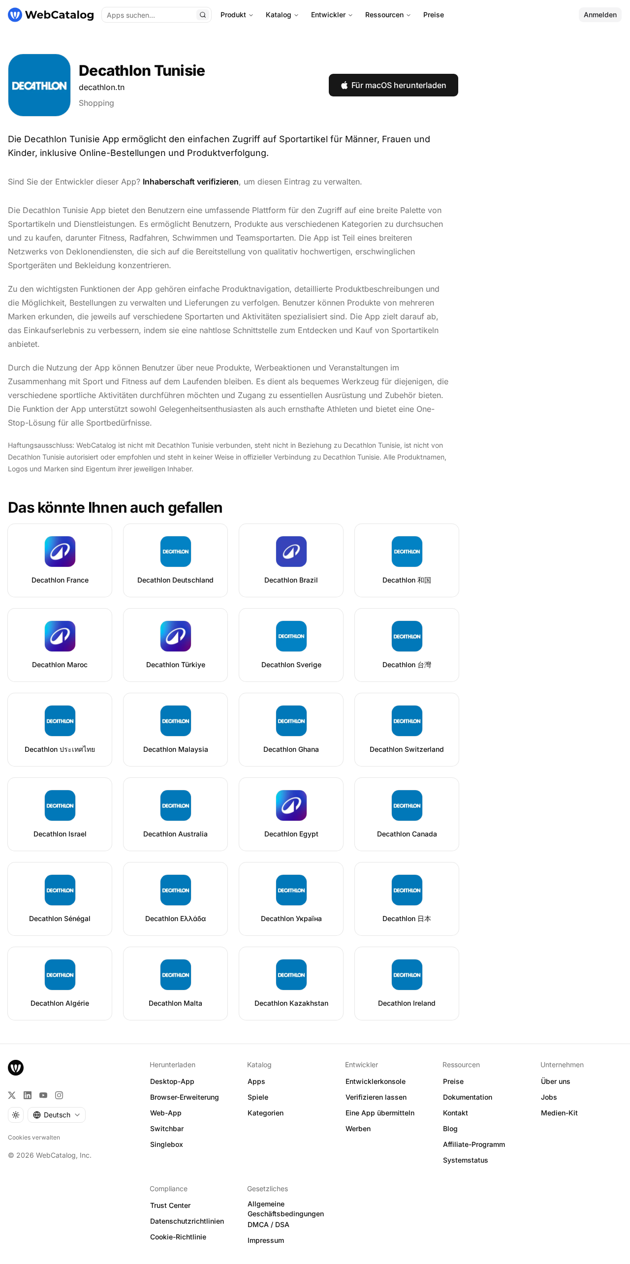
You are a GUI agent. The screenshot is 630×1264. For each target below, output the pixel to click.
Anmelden (600, 14)
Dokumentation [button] (467, 1097)
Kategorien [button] (266, 1113)
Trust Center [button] (170, 1205)
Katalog (278, 14)
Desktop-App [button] (172, 1081)
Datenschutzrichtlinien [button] (187, 1221)
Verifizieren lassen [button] (376, 1097)
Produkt (233, 14)
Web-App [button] (166, 1113)
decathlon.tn (102, 87)
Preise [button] (453, 1081)
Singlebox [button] (166, 1144)
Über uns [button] (555, 1081)
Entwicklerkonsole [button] (376, 1081)
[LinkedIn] (28, 1095)
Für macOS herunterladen (398, 85)
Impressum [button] (266, 1240)
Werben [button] (358, 1128)
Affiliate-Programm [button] (474, 1144)
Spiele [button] (258, 1097)
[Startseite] (51, 15)
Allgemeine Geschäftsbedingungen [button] (286, 1209)
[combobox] (57, 1115)
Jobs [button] (549, 1097)
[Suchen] (203, 15)
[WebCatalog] (16, 1068)
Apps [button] (256, 1081)
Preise (433, 14)
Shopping (96, 103)
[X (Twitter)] (12, 1095)
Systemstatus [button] (465, 1160)
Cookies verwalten (34, 1137)
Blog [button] (450, 1128)
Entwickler (328, 14)
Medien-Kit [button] (559, 1113)
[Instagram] (59, 1095)
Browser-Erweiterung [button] (184, 1097)
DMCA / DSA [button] (268, 1224)
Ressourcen (384, 14)
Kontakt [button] (455, 1113)
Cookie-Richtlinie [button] (178, 1237)
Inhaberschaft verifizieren (191, 181)
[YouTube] (43, 1095)
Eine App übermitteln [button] (380, 1113)
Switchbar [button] (167, 1128)
